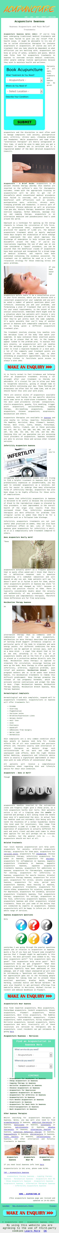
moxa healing (34, 885)
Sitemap (5, 1206)
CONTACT (43, 17)
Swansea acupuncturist (27, 847)
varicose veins (11, 854)
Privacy (53, 1206)
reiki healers (11, 1137)
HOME (26, 17)
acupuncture (45, 50)
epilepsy (50, 859)
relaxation (9, 261)
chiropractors (36, 1134)
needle (48, 812)
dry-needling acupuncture (29, 409)
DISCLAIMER (52, 17)
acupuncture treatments (39, 55)
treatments (9, 1141)
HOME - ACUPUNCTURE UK (29, 1194)
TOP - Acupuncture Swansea (16, 1172)
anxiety (26, 849)
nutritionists (21, 1127)
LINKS (31, 17)
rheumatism (41, 854)
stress (30, 880)
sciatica (38, 889)
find (11, 1008)
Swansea (47, 418)
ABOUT (37, 17)
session (21, 298)
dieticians (19, 1125)
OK (45, 1231)
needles (47, 186)
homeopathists (10, 1134)
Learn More (32, 1231)
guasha (28, 404)
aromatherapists (11, 1122)
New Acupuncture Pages (23, 1206)
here (12, 1032)
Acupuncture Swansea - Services (21, 1036)
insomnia (40, 892)
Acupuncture (42, 183)
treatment (8, 48)
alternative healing (41, 1129)
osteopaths (46, 1125)
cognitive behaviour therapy (27, 1132)
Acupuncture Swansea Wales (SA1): (21, 34)
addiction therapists (42, 1122)
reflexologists (44, 1137)
